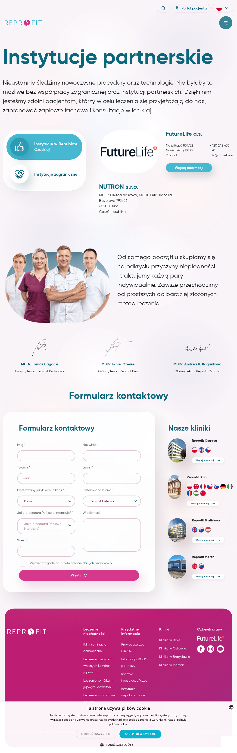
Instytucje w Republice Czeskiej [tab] (55, 146)
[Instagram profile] (210, 649)
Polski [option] (28, 501)
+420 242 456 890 (219, 148)
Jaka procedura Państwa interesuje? (45, 513)
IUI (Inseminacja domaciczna (94, 648)
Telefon (23, 467)
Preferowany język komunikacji (40, 490)
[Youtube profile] (220, 649)
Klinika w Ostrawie (172, 648)
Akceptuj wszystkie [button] (140, 734)
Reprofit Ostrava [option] (102, 501)
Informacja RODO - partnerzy (135, 662)
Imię (21, 445)
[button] (222, 8)
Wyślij (76, 575)
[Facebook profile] (201, 649)
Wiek (22, 540)
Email (88, 467)
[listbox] (46, 501)
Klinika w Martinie (172, 665)
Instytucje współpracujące (133, 692)
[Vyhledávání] (163, 8)
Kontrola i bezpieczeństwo (134, 677)
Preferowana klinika (98, 490)
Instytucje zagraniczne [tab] (55, 174)
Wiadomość (91, 513)
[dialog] (118, 727)
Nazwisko (91, 445)
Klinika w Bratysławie (174, 657)
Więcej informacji (189, 167)
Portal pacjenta (194, 8)
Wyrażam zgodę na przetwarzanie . (71, 563)
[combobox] (231, 707)
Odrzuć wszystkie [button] (95, 734)
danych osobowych (97, 563)
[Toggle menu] (225, 22)
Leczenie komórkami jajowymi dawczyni (98, 684)
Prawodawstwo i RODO (132, 648)
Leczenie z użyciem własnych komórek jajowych (97, 665)
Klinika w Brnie (169, 640)
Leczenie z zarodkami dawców (99, 698)
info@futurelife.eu (222, 155)
